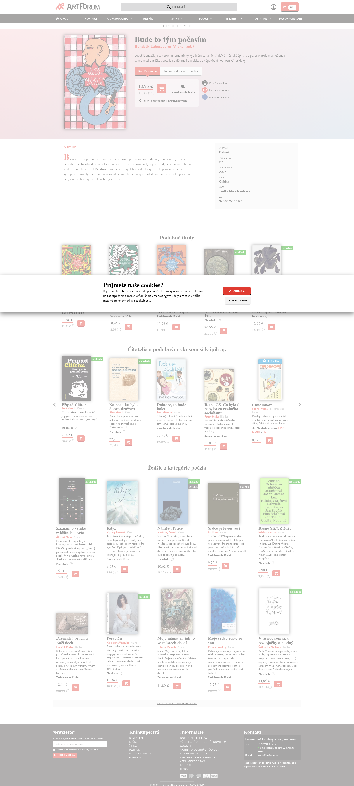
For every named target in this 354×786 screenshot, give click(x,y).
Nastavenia (240, 300)
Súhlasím (238, 291)
